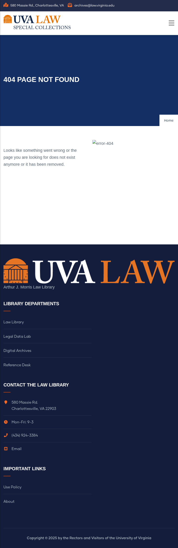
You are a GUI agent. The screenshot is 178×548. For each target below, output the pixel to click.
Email (17, 449)
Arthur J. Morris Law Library (29, 287)
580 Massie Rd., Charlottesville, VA (37, 5)
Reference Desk (17, 365)
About (9, 501)
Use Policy (12, 487)
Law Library (13, 322)
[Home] (38, 22)
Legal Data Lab (17, 336)
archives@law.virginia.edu (94, 5)
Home (168, 120)
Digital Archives (17, 351)
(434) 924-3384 (25, 435)
